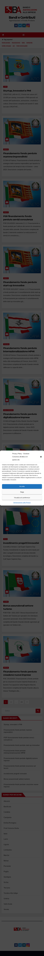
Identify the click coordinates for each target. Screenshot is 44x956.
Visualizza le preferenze (22, 497)
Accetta (22, 486)
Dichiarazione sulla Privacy (22, 502)
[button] (41, 457)
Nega (22, 492)
